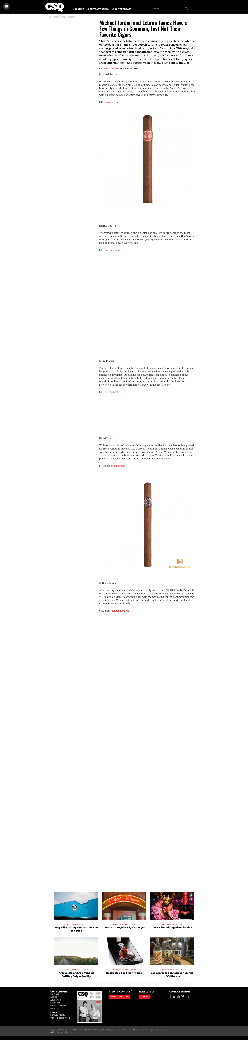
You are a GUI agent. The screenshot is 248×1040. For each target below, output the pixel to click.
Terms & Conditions (60, 1017)
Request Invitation (120, 996)
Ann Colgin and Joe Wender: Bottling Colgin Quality (76, 974)
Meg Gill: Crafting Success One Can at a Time (76, 929)
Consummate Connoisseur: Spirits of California (172, 974)
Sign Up (145, 996)
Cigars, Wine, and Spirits (65, 17)
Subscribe (55, 1002)
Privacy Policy (57, 1014)
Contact (54, 993)
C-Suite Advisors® (98, 9)
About (53, 996)
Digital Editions (58, 1005)
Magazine (78, 9)
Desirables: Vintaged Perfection (172, 927)
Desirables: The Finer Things (124, 973)
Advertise (55, 999)
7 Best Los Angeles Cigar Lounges (124, 927)
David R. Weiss (110, 69)
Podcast (54, 1008)
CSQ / (51, 17)
